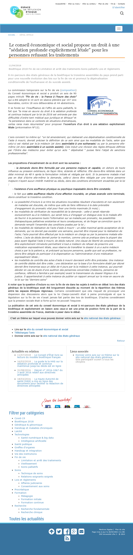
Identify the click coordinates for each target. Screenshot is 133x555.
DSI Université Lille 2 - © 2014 (112, 534)
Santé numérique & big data (37, 437)
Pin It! (87, 405)
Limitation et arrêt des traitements (41, 460)
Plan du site (103, 4)
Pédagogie (27, 496)
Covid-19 (20, 418)
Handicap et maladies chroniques (33, 428)
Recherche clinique (31, 512)
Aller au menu (74, 4)
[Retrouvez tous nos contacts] (81, 533)
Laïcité (18, 431)
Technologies (22, 434)
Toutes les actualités (26, 518)
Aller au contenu (89, 4)
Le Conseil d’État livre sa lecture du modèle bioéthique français (40, 356)
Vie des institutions (26, 453)
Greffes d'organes (25, 447)
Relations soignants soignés (37, 476)
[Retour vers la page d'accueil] (26, 12)
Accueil (11, 35)
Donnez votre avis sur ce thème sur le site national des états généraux (97, 356)
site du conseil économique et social (47, 329)
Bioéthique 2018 (24, 421)
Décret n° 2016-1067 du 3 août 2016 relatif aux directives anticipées (40, 372)
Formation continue (32, 502)
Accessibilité (60, 4)
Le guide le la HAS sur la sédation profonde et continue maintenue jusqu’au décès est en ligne (40, 363)
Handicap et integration (28, 450)
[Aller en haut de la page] (51, 533)
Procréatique (22, 489)
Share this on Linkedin (77, 405)
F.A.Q (113, 4)
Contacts (121, 4)
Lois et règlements (25, 479)
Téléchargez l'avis (25, 332)
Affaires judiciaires (31, 483)
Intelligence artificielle (33, 441)
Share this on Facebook (48, 405)
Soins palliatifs (29, 466)
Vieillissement (29, 463)
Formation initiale (31, 499)
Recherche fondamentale (35, 509)
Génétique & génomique (28, 424)
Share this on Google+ (67, 405)
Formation (20, 492)
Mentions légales (106, 529)
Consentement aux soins (35, 486)
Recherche (20, 505)
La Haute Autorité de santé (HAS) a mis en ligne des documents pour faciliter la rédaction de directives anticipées (40, 382)
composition (68, 90)
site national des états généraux (102, 318)
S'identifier (118, 7)
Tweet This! (57, 405)
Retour (121, 340)
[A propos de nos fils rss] (67, 539)
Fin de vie (20, 457)
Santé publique (23, 444)
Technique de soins (32, 473)
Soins (18, 470)
